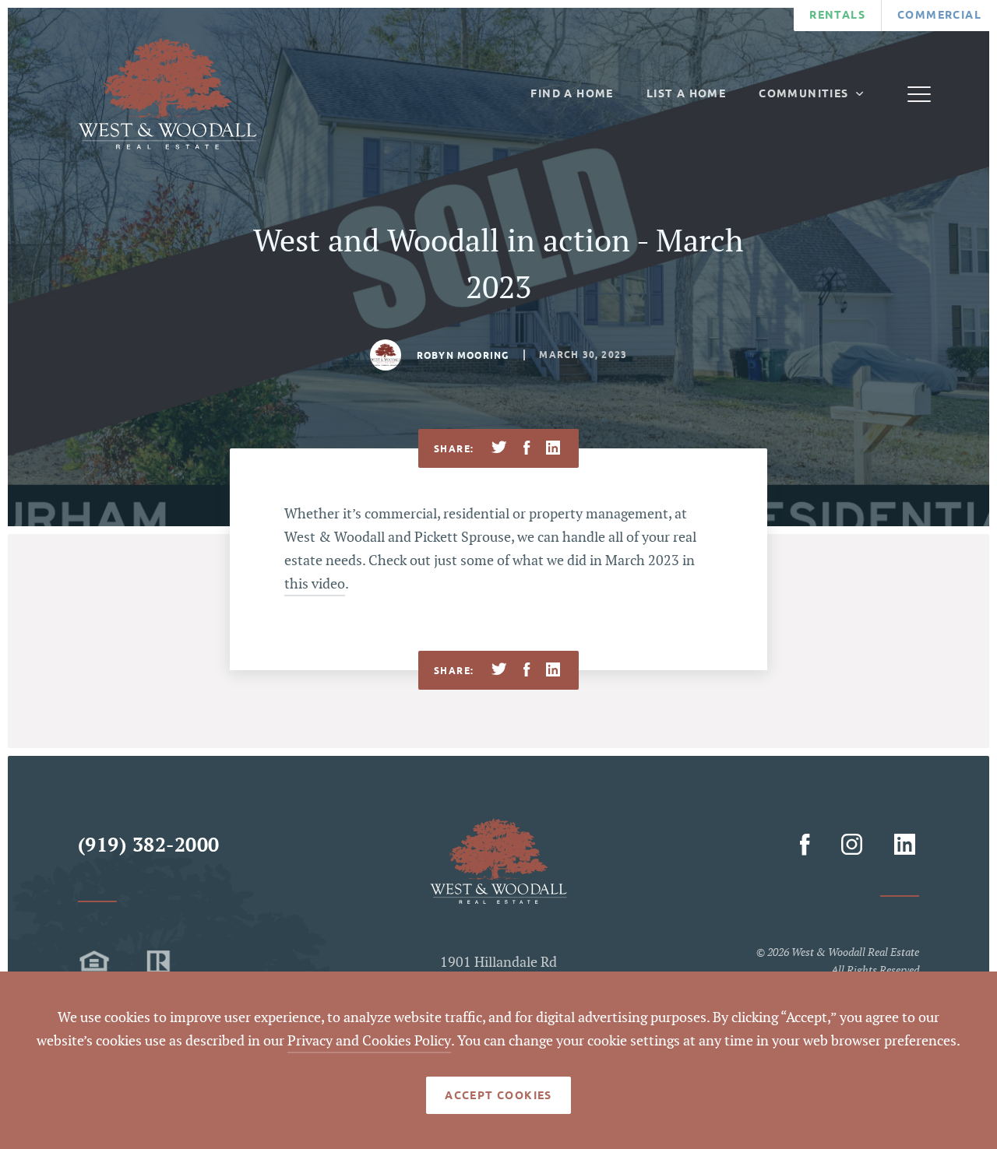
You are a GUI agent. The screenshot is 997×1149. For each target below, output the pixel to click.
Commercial (939, 15)
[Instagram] (854, 845)
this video (314, 584)
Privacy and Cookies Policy (369, 1041)
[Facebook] (807, 845)
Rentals (837, 15)
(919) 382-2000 (149, 846)
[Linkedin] (904, 845)
